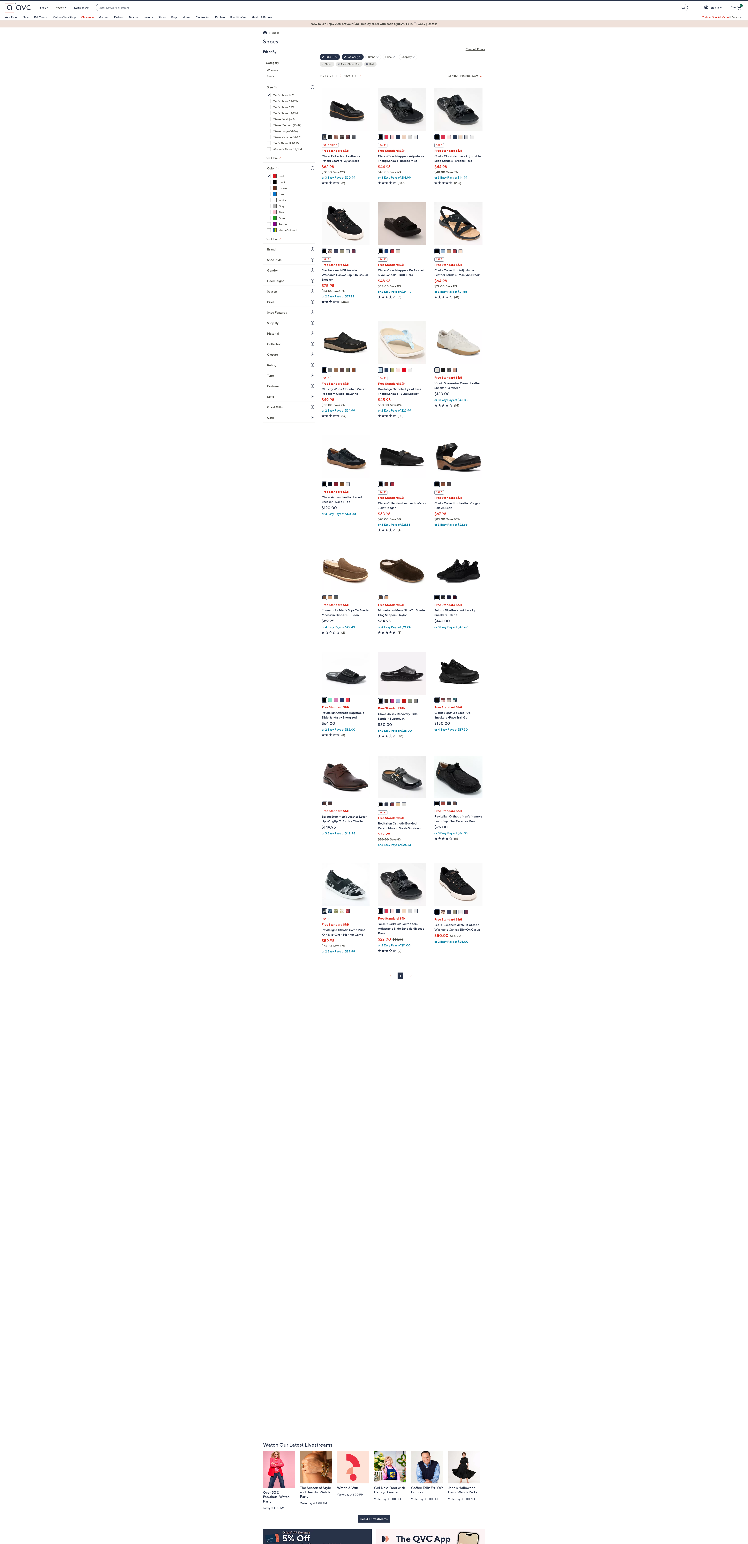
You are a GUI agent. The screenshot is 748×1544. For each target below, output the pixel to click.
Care (270, 418)
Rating (271, 365)
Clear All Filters (475, 49)
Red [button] (371, 64)
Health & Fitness (262, 17)
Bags (174, 17)
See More (272, 158)
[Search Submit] (684, 7)
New (26, 17)
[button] (707, 8)
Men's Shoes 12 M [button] (350, 64)
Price (270, 302)
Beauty (133, 17)
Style (270, 397)
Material (273, 333)
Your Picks (11, 17)
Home (186, 17)
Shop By (273, 323)
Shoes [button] (328, 64)
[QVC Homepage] (265, 33)
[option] (374, 23)
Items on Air (81, 7)
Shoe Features (277, 312)
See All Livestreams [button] (374, 1519)
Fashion (118, 17)
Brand (271, 249)
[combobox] (388, 7)
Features (273, 386)
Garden (103, 17)
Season (272, 291)
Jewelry (148, 17)
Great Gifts (275, 407)
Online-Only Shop (64, 17)
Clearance (87, 17)
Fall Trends (41, 17)
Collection (274, 344)
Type (270, 375)
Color (273, 168)
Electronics (203, 17)
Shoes (162, 17)
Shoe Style (274, 260)
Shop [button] (43, 7)
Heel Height (275, 281)
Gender (272, 270)
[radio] (324, 137)
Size (272, 87)
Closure (272, 354)
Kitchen (220, 17)
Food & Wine (238, 17)
